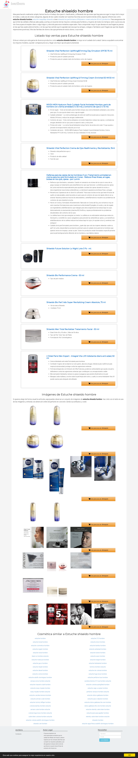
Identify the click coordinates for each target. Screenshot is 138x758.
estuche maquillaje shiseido (43, 19)
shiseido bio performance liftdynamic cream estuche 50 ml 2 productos (84, 19)
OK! (129, 755)
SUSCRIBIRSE (105, 740)
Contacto (18, 734)
